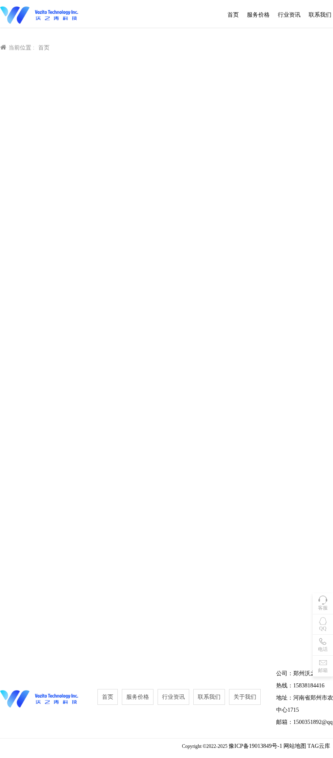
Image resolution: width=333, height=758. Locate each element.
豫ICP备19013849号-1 (255, 746)
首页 (233, 15)
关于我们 (245, 697)
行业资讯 (289, 15)
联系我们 (320, 15)
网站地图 (294, 746)
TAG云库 (318, 746)
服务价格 (258, 15)
